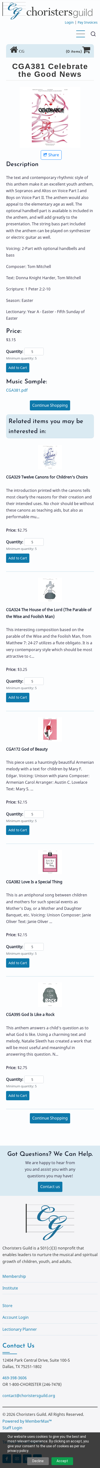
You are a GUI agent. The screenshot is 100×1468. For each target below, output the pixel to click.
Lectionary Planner (19, 1329)
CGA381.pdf (17, 390)
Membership (14, 1276)
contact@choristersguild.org (28, 1395)
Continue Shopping (50, 405)
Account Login (15, 1317)
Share (53, 155)
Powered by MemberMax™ (27, 1421)
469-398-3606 (14, 1377)
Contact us (50, 1186)
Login (69, 22)
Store (7, 1305)
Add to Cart (17, 367)
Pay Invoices (88, 22)
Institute (10, 1288)
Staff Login (12, 1427)
